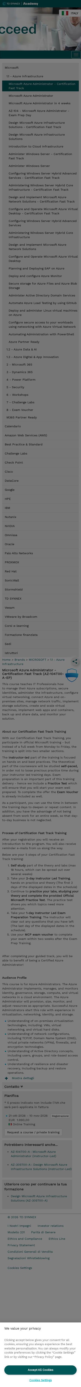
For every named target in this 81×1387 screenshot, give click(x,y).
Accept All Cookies (40, 1369)
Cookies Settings (40, 1380)
